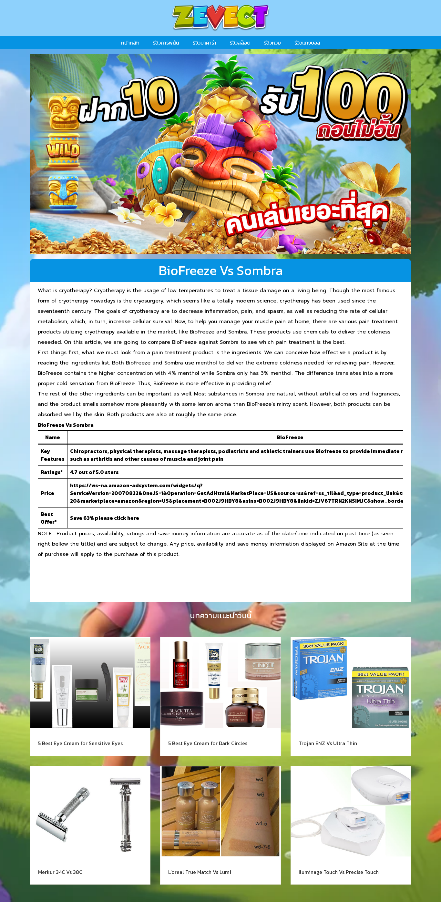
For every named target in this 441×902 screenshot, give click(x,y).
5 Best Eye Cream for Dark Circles (207, 743)
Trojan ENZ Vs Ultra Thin (328, 743)
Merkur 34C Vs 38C (60, 872)
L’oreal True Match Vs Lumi (199, 872)
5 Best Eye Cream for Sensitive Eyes (80, 743)
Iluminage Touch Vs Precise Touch (339, 872)
